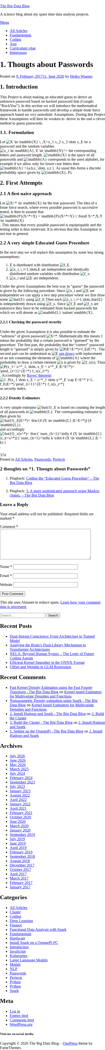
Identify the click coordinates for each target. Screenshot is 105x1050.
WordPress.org (21, 1024)
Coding (15, 39)
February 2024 (21, 778)
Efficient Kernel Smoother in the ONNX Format (47, 662)
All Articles (18, 31)
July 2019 (17, 839)
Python (15, 982)
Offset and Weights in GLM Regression (40, 667)
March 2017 (19, 878)
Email (6, 576)
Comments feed (22, 1020)
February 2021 (21, 813)
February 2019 (21, 852)
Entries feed (19, 1016)
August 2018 (20, 861)
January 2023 (20, 791)
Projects (59, 459)
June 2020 (18, 821)
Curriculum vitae (23, 48)
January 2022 (20, 804)
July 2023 (17, 786)
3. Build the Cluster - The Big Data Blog (41, 722)
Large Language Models (29, 960)
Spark (14, 991)
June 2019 (18, 843)
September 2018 (22, 856)
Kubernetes (18, 956)
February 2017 (21, 883)
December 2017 (22, 865)
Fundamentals (20, 35)
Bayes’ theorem (39, 375)
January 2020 (20, 830)
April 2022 (18, 800)
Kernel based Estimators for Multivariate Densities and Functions (56, 694)
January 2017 (20, 887)
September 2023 (22, 782)
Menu (4, 22)
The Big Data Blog (15, 6)
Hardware (17, 938)
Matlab (15, 964)
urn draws (66, 353)
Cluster (15, 912)
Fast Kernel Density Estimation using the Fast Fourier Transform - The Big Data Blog (51, 689)
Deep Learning (21, 921)
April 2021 (18, 808)
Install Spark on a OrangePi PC (34, 943)
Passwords (42, 459)
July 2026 (17, 756)
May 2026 (18, 765)
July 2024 (17, 773)
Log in (15, 1011)
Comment (9, 527)
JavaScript (18, 951)
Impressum (18, 52)
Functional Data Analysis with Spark (38, 929)
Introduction (19, 947)
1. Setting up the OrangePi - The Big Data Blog (46, 731)
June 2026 (18, 760)
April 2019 (18, 848)
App (13, 44)
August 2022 (20, 795)
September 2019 (22, 835)
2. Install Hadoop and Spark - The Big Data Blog (48, 714)
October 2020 (20, 817)
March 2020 (19, 826)
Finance (16, 925)
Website (6, 585)
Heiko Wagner (81, 76)
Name (6, 567)
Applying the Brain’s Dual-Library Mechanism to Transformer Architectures (48, 647)
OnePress (70, 1043)
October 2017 (20, 869)
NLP (13, 969)
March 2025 (19, 769)
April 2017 (18, 874)
